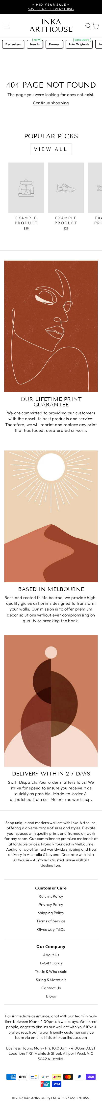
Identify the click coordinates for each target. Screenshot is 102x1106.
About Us (51, 954)
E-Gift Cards (51, 963)
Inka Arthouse (51, 25)
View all (51, 149)
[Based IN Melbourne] (51, 516)
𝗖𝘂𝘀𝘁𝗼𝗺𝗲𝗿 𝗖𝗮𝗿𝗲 (51, 888)
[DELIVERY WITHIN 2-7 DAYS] (51, 701)
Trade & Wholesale (51, 971)
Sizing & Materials (51, 979)
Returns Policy (51, 896)
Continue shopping (51, 102)
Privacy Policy (51, 904)
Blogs (51, 996)
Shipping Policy (51, 912)
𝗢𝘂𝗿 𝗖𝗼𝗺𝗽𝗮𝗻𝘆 (51, 946)
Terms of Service (51, 921)
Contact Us (51, 988)
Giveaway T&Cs (51, 929)
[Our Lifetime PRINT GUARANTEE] (51, 326)
